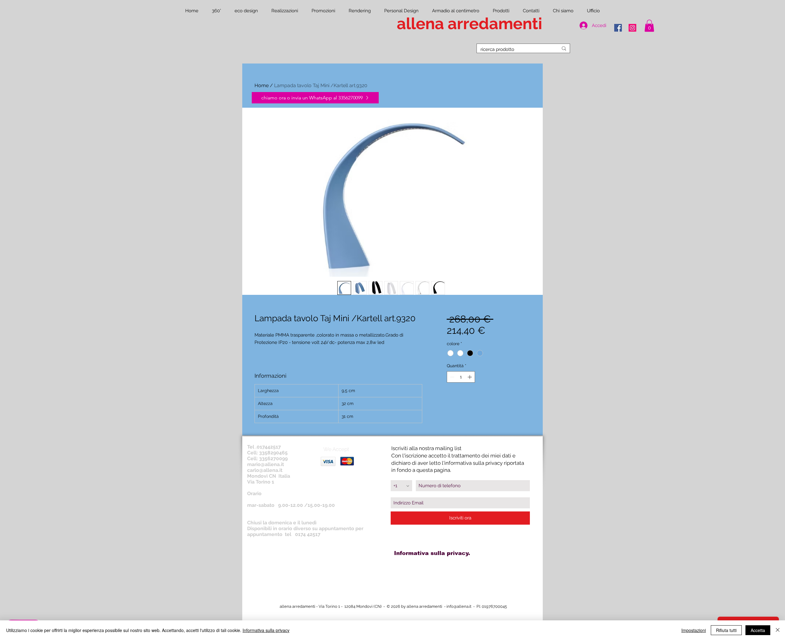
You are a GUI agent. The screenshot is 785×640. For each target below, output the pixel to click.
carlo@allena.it (264, 470)
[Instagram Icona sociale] (632, 28)
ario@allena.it (268, 464)
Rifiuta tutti (726, 630)
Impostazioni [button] (693, 630)
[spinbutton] (460, 377)
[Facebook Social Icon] (618, 28)
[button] (649, 26)
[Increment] (470, 377)
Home (262, 85)
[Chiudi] (777, 630)
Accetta (758, 630)
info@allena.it (458, 606)
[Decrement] (451, 377)
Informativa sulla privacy (266, 630)
